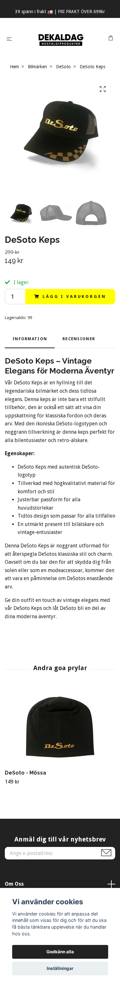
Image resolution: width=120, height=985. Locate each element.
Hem (14, 66)
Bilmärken (37, 66)
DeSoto (63, 66)
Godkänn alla (60, 951)
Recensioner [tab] (78, 338)
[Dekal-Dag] (61, 38)
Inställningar (60, 968)
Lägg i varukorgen (74, 296)
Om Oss (14, 884)
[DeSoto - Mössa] (60, 727)
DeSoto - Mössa (25, 773)
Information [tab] (29, 338)
